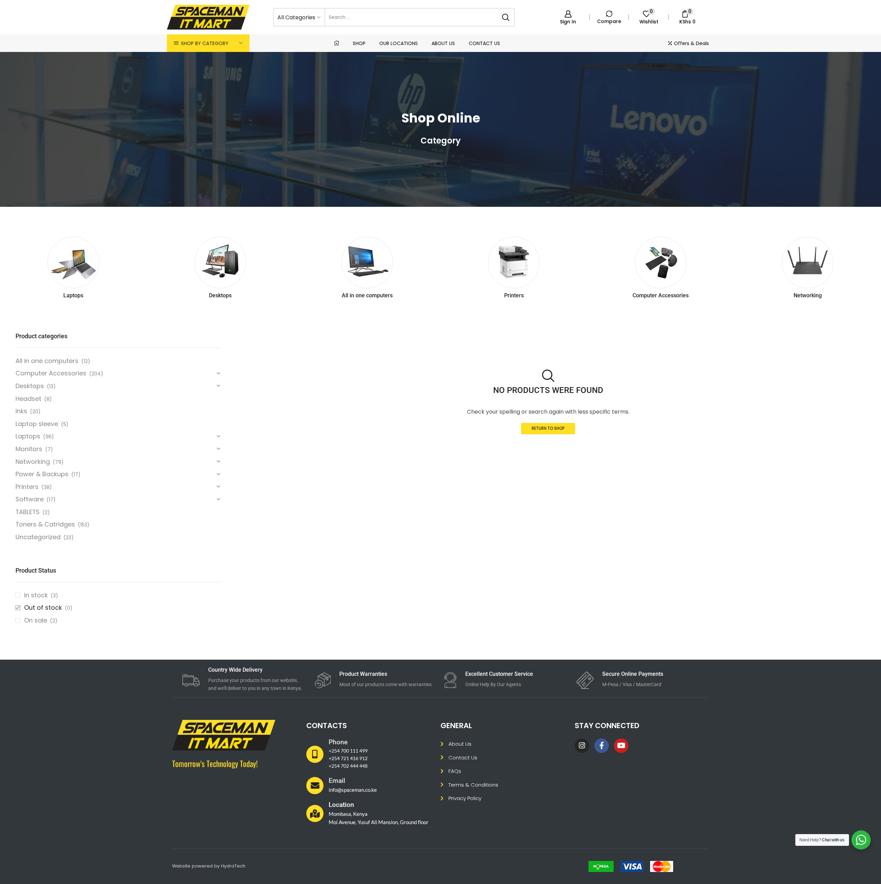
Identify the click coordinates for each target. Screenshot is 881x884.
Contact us (484, 43)
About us (443, 43)
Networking (32, 461)
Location (341, 805)
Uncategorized (38, 537)
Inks (21, 411)
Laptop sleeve (36, 423)
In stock (41, 595)
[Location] (314, 813)
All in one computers (46, 360)
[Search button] (505, 17)
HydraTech (233, 866)
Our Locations (398, 43)
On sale (40, 620)
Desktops (29, 386)
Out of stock (48, 607)
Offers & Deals (691, 43)
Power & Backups (41, 474)
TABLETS (27, 512)
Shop (359, 43)
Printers (27, 486)
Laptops (27, 436)
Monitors (28, 449)
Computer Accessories (50, 373)
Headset (28, 398)
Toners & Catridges (45, 524)
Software (29, 499)
